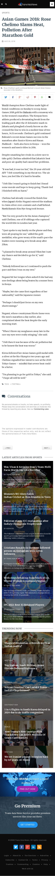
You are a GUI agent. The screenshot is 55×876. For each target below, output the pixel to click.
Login (6, 855)
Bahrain (27, 112)
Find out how (27, 789)
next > (47, 448)
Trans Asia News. (22, 840)
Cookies (9, 864)
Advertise (44, 855)
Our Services (30, 855)
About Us (17, 855)
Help (46, 864)
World (5, 105)
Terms (35, 860)
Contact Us (23, 860)
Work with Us (27, 869)
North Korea (8, 208)
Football (16, 384)
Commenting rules (41, 409)
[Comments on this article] (49, 97)
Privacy (44, 860)
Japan (11, 201)
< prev (7, 448)
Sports (6, 13)
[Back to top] (50, 872)
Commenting (23, 864)
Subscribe (10, 860)
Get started (28, 824)
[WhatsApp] (42, 97)
